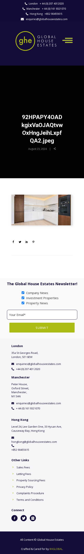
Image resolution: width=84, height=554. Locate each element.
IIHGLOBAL (56, 549)
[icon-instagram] (33, 518)
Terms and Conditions (30, 500)
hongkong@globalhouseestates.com (34, 442)
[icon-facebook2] (14, 518)
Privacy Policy (25, 487)
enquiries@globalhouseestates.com (46, 19)
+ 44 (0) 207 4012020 (52, 3)
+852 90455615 (53, 14)
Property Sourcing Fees (31, 480)
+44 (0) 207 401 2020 (28, 369)
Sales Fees (23, 467)
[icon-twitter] (24, 518)
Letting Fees (24, 474)
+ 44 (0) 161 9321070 (54, 8)
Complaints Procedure (30, 493)
